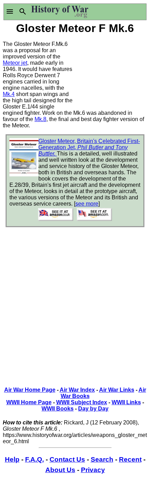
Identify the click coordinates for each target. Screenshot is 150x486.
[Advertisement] (111, 70)
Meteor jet (15, 63)
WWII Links (126, 402)
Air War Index (77, 390)
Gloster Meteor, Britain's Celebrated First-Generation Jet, (89, 147)
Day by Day (93, 409)
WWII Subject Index (81, 402)
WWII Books (58, 409)
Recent (130, 459)
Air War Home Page (29, 390)
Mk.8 (40, 119)
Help (12, 459)
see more (86, 204)
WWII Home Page (29, 402)
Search (102, 459)
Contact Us (67, 459)
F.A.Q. (34, 459)
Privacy (93, 469)
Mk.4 (9, 94)
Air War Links (116, 390)
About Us (60, 469)
